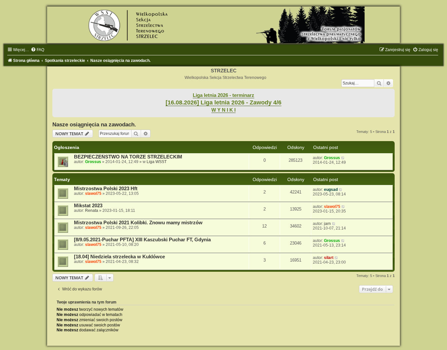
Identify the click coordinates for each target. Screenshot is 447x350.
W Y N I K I (223, 110)
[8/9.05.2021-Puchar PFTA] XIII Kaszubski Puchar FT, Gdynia (142, 239)
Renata (91, 210)
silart (328, 257)
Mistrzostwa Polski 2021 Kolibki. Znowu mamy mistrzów (138, 222)
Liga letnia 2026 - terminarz (223, 95)
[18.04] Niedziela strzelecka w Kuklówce (119, 256)
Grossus (93, 161)
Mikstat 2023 (88, 205)
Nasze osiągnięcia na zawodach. (94, 124)
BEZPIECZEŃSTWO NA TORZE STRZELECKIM (128, 156)
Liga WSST (157, 161)
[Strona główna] (223, 25)
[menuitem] (37, 49)
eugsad (331, 189)
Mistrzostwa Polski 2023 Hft (105, 188)
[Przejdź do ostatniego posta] (343, 158)
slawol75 (93, 193)
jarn (327, 223)
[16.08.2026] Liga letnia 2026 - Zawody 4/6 (223, 102)
